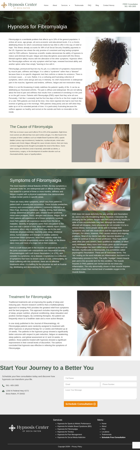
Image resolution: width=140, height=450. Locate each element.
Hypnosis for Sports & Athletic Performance (74, 424)
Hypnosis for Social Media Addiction (71, 437)
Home (46, 5)
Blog (97, 5)
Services (64, 5)
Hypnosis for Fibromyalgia (67, 429)
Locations (105, 432)
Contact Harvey (108, 5)
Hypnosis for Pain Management (69, 434)
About (55, 5)
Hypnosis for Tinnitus (65, 432)
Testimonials (79, 5)
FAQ (89, 5)
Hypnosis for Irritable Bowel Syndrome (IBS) (74, 426)
